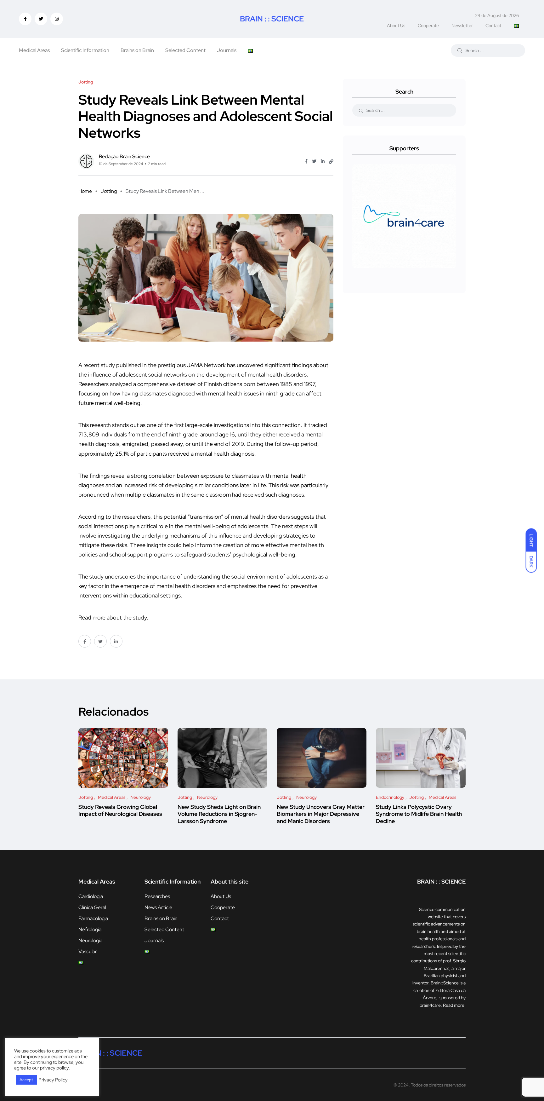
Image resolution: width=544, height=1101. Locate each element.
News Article (158, 907)
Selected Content (185, 50)
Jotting (109, 191)
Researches (157, 896)
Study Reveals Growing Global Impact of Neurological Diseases (120, 810)
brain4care (430, 1005)
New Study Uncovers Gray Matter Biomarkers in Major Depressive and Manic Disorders (321, 814)
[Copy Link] (331, 161)
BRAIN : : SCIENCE (272, 19)
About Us (396, 25)
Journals (226, 50)
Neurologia (90, 940)
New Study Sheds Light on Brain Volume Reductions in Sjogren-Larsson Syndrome (219, 814)
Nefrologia (89, 929)
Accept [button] (26, 1079)
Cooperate (428, 25)
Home (85, 191)
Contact (493, 25)
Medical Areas (34, 50)
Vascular (87, 951)
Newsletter (462, 25)
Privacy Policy (53, 1080)
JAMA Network (206, 365)
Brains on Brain (137, 50)
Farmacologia (93, 918)
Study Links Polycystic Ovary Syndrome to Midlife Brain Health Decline (419, 814)
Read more (453, 1005)
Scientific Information (85, 50)
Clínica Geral (92, 907)
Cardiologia (90, 896)
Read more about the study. (113, 617)
